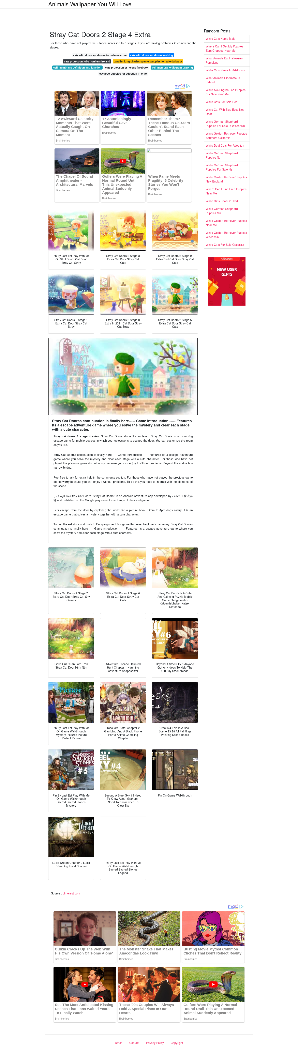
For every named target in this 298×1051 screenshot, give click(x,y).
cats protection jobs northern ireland (87, 61)
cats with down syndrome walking (151, 55)
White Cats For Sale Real (222, 102)
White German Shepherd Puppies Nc (222, 155)
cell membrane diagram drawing (172, 67)
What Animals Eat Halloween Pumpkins (224, 60)
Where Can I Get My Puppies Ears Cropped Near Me (224, 48)
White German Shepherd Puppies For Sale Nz (222, 167)
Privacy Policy (155, 1043)
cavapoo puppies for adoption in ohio (123, 73)
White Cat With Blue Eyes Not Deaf (225, 111)
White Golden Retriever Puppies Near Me (226, 223)
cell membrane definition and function (77, 67)
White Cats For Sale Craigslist (225, 245)
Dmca (118, 1043)
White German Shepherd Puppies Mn (222, 211)
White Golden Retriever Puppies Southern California (226, 135)
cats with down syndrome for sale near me (99, 55)
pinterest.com (71, 893)
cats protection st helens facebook (126, 67)
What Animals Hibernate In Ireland (223, 80)
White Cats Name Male (220, 39)
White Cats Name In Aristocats (225, 70)
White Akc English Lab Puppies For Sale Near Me (225, 92)
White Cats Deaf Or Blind (222, 201)
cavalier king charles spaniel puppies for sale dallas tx (148, 61)
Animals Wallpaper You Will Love (90, 3)
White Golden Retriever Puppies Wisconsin (226, 235)
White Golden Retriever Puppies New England (226, 179)
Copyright (177, 1043)
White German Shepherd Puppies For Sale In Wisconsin (225, 123)
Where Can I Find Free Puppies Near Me (226, 191)
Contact (134, 1043)
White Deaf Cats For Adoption (225, 145)
